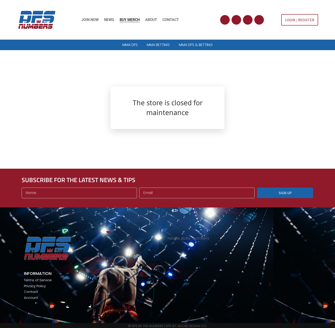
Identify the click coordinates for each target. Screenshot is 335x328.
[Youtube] (236, 20)
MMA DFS (130, 44)
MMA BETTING (158, 44)
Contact (170, 20)
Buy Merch (130, 20)
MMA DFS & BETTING (196, 44)
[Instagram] (248, 20)
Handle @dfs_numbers (188, 238)
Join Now (90, 20)
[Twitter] (225, 20)
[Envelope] (259, 20)
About (151, 20)
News (109, 20)
